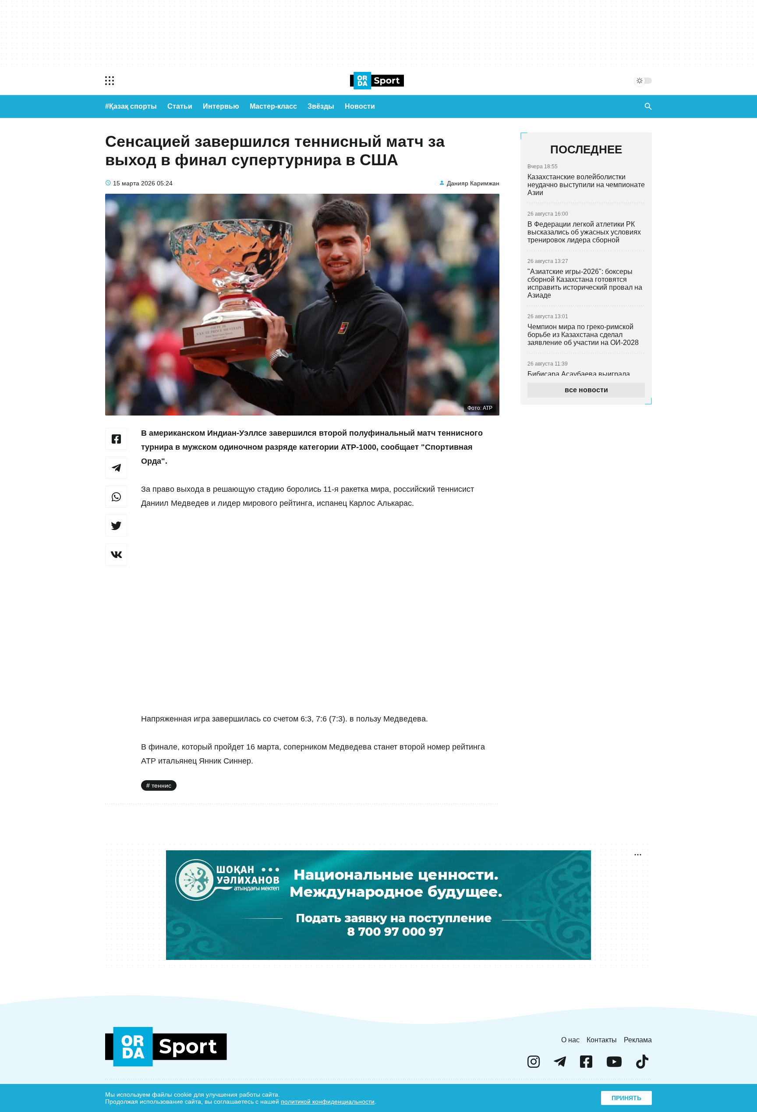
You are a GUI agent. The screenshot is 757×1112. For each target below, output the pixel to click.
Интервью (221, 106)
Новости (360, 106)
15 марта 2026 (134, 183)
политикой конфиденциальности (328, 1101)
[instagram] (533, 1065)
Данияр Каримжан (473, 183)
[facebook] (586, 1065)
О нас (570, 1040)
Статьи (179, 106)
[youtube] (614, 1065)
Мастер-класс (273, 106)
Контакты (602, 1040)
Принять (626, 1097)
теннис (161, 785)
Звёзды (321, 106)
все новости (586, 390)
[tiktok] (642, 1065)
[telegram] (560, 1065)
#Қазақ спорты (131, 106)
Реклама (638, 1040)
